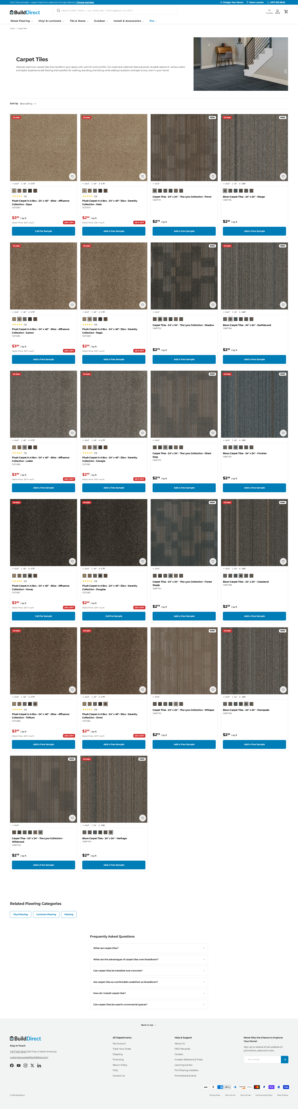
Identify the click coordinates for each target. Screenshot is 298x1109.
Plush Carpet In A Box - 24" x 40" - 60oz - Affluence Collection (40, 202)
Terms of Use (230, 1095)
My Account (119, 1043)
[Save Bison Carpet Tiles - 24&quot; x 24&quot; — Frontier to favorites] (283, 433)
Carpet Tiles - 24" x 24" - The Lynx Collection (182, 196)
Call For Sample (43, 231)
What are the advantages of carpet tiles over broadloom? (149, 959)
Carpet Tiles (22, 28)
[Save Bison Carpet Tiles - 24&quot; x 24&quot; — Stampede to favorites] (283, 689)
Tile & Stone (78, 20)
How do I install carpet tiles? (149, 993)
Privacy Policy (215, 1095)
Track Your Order (122, 1048)
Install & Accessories (127, 20)
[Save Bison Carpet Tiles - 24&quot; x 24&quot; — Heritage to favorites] (142, 818)
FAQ (115, 1070)
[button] (286, 11)
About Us (180, 1043)
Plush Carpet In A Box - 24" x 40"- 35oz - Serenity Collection (109, 202)
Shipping (117, 1054)
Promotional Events (185, 1075)
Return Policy (120, 1064)
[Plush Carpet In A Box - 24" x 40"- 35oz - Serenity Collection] (113, 147)
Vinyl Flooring (20, 914)
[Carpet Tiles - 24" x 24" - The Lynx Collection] (184, 147)
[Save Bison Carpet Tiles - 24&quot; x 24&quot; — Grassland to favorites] (283, 561)
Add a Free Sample (114, 231)
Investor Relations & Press (188, 1059)
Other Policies (282, 1095)
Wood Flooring (20, 20)
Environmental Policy (264, 1095)
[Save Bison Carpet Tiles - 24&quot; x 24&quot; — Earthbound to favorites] (283, 304)
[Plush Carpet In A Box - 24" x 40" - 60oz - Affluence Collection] (43, 147)
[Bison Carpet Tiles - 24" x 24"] (254, 147)
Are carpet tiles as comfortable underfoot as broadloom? (149, 981)
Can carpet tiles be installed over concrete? (149, 970)
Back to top (147, 1025)
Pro (152, 20)
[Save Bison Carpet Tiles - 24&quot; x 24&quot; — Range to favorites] (283, 176)
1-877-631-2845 (18, 1051)
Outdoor (99, 20)
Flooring (68, 914)
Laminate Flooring (46, 914)
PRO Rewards (182, 1048)
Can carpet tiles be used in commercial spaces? (149, 1004)
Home (12, 28)
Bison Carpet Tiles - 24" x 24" (244, 196)
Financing (118, 1059)
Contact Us (119, 1075)
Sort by (14, 103)
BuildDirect (20, 1095)
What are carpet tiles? (149, 948)
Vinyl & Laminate (49, 20)
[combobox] (115, 10)
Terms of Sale (245, 1095)
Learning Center (183, 1064)
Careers (179, 1054)
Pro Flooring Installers (186, 1070)
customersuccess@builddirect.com (29, 1057)
